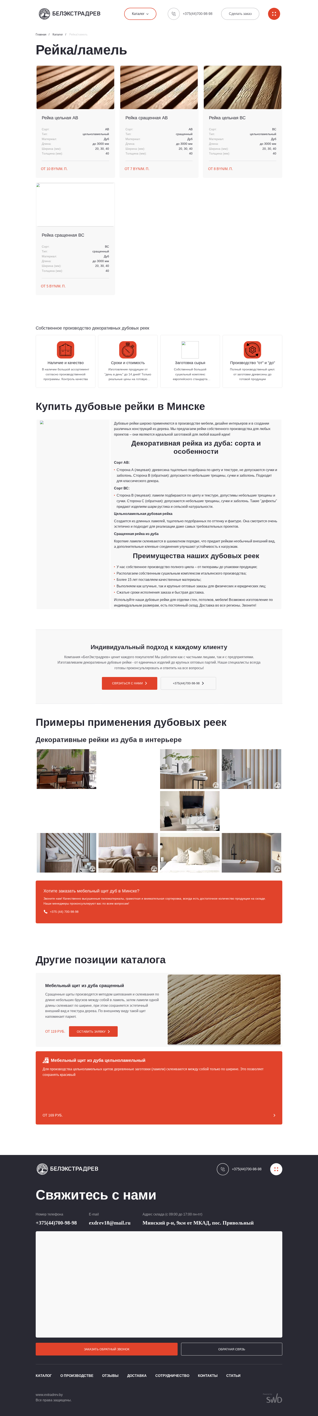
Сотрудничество (172, 1376)
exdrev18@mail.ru (109, 1223)
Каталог (58, 34)
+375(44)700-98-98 (56, 1223)
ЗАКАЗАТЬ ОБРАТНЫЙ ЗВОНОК (106, 1349)
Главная (41, 34)
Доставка (137, 1376)
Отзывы (110, 1376)
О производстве (76, 1376)
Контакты (208, 1376)
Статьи (233, 1376)
